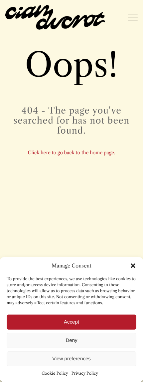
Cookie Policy (55, 373)
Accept (71, 322)
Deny (71, 340)
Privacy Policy (85, 373)
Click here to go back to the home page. (71, 153)
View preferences (71, 359)
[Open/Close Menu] (133, 17)
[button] (133, 265)
